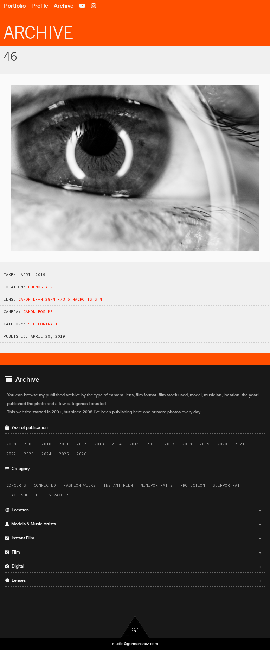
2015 (134, 444)
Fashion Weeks (80, 485)
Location (135, 509)
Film (135, 552)
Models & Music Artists (135, 523)
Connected (45, 485)
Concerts (16, 485)
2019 (205, 444)
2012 (81, 444)
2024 (46, 453)
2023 (29, 453)
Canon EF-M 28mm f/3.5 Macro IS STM (60, 299)
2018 (187, 444)
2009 (29, 444)
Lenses (135, 580)
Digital (135, 566)
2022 (11, 453)
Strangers (60, 495)
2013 (99, 444)
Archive (63, 5)
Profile (39, 5)
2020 (222, 444)
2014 (117, 444)
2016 (152, 444)
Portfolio (15, 5)
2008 (11, 444)
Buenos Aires (43, 287)
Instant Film (118, 485)
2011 (64, 444)
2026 (81, 453)
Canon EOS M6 (38, 311)
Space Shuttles (23, 495)
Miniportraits (157, 485)
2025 (64, 453)
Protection (192, 485)
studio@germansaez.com (135, 643)
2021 (240, 444)
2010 (46, 444)
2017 (169, 444)
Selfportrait (43, 323)
